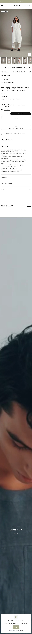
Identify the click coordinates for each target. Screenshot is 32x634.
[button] (2, 5)
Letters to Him (16, 530)
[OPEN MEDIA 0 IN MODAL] (30, 54)
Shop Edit (16, 533)
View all (29, 205)
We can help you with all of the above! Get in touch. (14, 133)
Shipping (23, 71)
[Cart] (30, 5)
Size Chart (7, 110)
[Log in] (28, 5)
